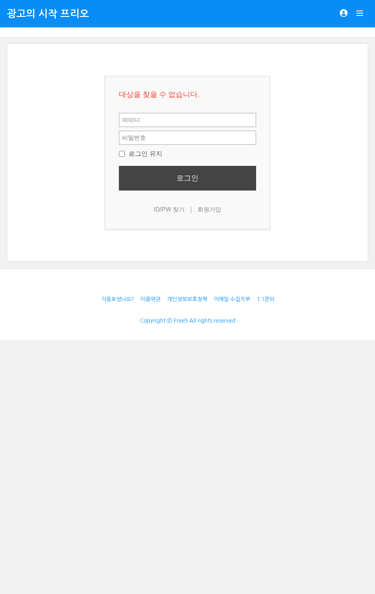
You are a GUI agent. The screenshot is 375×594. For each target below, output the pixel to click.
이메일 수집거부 (232, 299)
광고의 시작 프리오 (48, 14)
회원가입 (209, 209)
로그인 (187, 178)
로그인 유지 (144, 153)
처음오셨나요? (117, 299)
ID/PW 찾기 (169, 209)
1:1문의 (265, 299)
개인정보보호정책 (187, 299)
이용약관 (150, 299)
